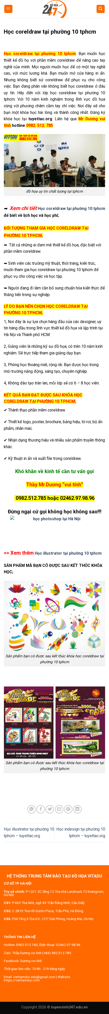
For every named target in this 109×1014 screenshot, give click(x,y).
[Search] (101, 9)
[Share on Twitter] (50, 809)
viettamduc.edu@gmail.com (34, 977)
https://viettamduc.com (22, 980)
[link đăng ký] (54, 529)
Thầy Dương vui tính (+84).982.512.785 (41, 953)
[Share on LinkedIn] (77, 809)
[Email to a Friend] (59, 809)
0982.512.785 (27, 945)
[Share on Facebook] (41, 809)
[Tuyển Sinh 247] (54, 9)
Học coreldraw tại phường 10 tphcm (71, 208)
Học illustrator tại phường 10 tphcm (68, 553)
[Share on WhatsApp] (31, 809)
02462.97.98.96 (68, 945)
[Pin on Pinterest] (68, 809)
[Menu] (8, 9)
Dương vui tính (31, 961)
